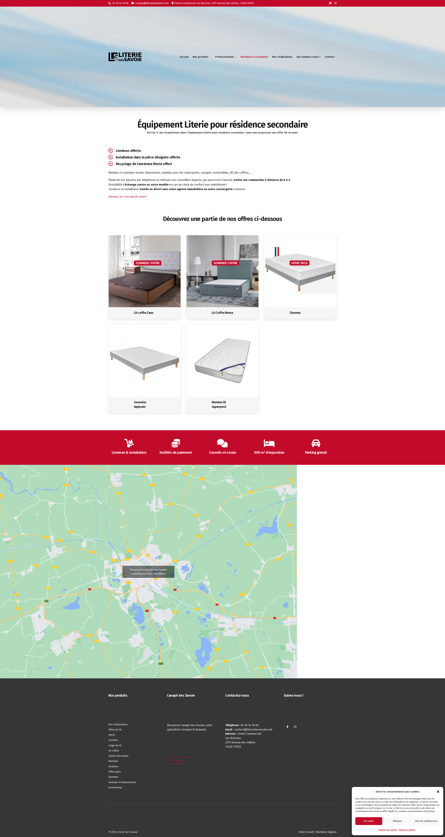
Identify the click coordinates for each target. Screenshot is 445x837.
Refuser (397, 820)
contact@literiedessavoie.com (152, 3)
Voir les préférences (426, 820)
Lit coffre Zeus (143, 313)
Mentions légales (326, 832)
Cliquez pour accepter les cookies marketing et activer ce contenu (148, 571)
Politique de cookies (387, 830)
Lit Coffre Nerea (222, 313)
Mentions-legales (407, 830)
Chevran (295, 313)
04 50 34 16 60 (120, 3)
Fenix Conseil (306, 832)
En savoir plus (177, 760)
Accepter (369, 820)
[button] (438, 791)
